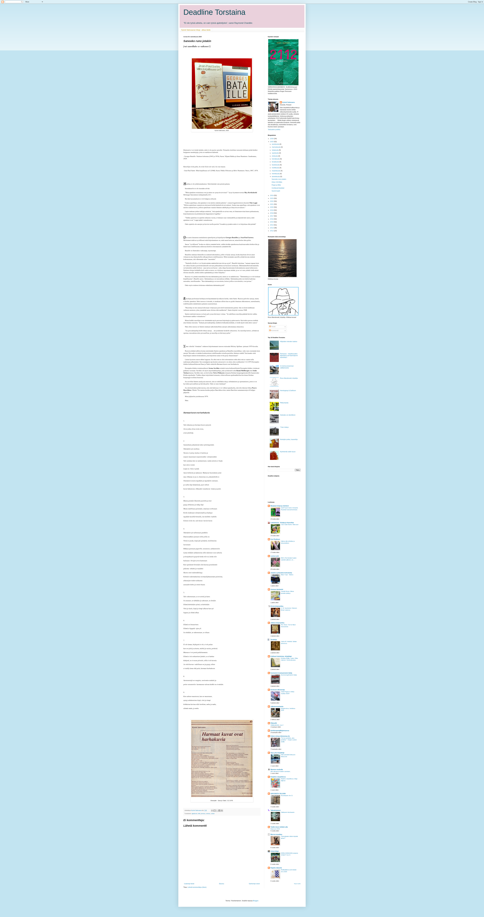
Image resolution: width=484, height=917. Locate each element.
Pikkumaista (284, 403)
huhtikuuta (275, 168)
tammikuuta (276, 176)
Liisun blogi (274, 851)
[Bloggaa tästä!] (214, 810)
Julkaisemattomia (276, 706)
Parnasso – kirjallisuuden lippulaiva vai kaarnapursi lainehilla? (289, 355)
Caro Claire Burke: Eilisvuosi (289, 524)
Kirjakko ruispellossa (278, 777)
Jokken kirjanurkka (277, 623)
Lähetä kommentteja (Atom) (197, 887)
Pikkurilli (273, 723)
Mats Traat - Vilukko (287, 574)
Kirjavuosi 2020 (275, 829)
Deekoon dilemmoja (277, 690)
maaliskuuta (276, 171)
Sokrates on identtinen (287, 415)
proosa (203, 813)
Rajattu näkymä (276, 868)
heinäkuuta (276, 159)
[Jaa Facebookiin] (219, 810)
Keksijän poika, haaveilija (289, 439)
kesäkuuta (275, 162)
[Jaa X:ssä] (217, 810)
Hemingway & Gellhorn (288, 390)
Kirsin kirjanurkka (276, 606)
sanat (212, 813)
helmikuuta (276, 174)
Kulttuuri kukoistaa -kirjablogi (281, 656)
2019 (272, 210)
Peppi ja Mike (276, 185)
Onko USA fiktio (277, 182)
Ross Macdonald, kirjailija (289, 378)
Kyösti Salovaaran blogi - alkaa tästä (195, 30)
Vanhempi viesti (254, 884)
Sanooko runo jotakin (279, 179)
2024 (272, 195)
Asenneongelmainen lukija (289, 675)
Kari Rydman (275, 539)
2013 (272, 228)
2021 (272, 204)
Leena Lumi (274, 556)
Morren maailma (276, 834)
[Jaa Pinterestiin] (222, 810)
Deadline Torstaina (214, 12)
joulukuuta (275, 144)
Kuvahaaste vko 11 (287, 795)
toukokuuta (276, 165)
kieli (199, 813)
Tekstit (273, 327)
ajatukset (194, 813)
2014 (272, 225)
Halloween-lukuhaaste (287, 812)
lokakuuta (275, 150)
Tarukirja (273, 639)
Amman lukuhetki (276, 589)
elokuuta (275, 156)
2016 (272, 219)
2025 (272, 142)
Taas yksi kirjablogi (277, 753)
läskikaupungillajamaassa (279, 730)
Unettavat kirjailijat (278, 188)
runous (208, 813)
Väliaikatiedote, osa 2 (276, 725)
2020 (272, 207)
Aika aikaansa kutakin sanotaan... (280, 771)
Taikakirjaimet (275, 810)
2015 (272, 222)
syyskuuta (275, 153)
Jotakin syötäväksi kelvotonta (281, 573)
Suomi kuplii (276, 191)
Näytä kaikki (297, 883)
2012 (272, 231)
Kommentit (274, 330)
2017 (272, 216)
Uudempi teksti (189, 884)
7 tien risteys (284, 427)
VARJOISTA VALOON (278, 793)
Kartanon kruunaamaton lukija (281, 673)
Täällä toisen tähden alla (279, 827)
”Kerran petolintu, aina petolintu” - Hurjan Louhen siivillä (289, 740)
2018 (272, 213)
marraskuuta (276, 147)
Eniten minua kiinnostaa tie (280, 736)
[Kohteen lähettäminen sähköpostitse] (212, 810)
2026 (272, 139)
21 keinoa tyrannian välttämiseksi (287, 367)
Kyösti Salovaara (288, 102)
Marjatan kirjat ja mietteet (279, 506)
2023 (272, 198)
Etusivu (221, 884)
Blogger (255, 901)
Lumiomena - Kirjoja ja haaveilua (282, 523)
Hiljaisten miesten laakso (288, 341)
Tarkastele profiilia (274, 129)
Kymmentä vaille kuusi (287, 452)
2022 (272, 201)
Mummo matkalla (276, 769)
